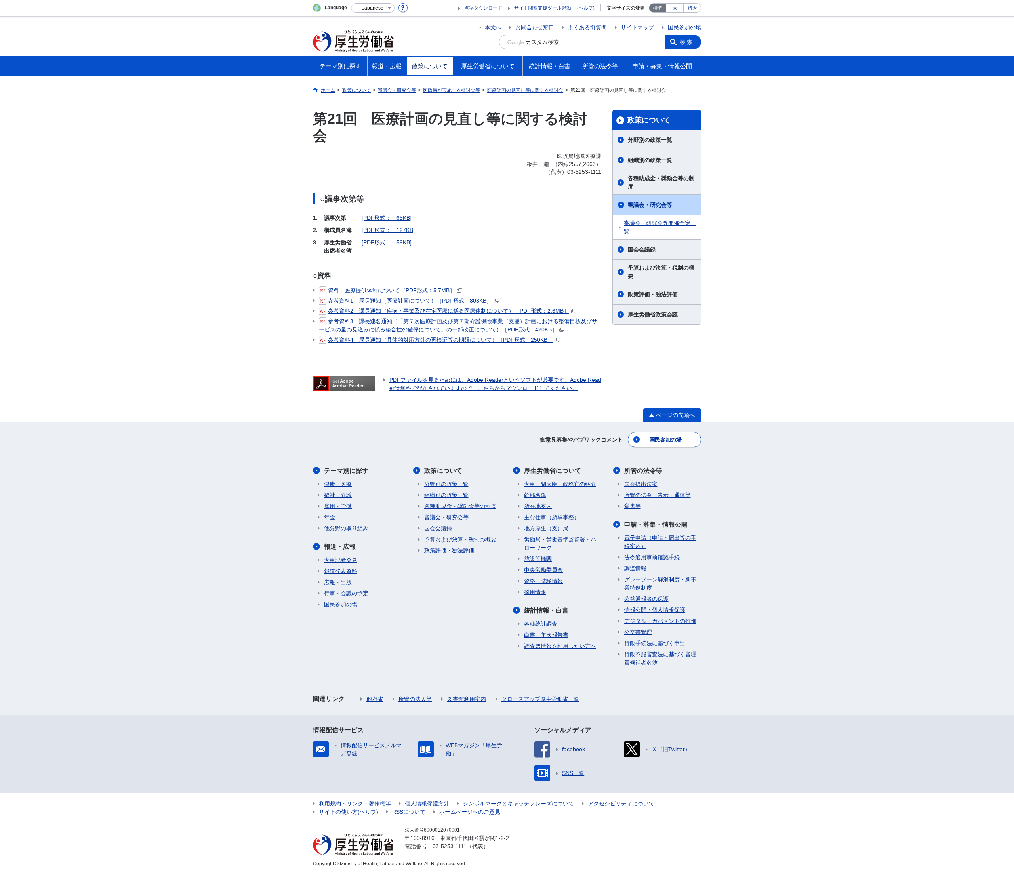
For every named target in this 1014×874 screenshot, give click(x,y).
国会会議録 (642, 249)
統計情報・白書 (546, 610)
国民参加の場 (684, 27)
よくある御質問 (587, 27)
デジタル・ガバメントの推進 (660, 621)
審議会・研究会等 (650, 205)
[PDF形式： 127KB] (388, 230)
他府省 (374, 699)
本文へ (493, 27)
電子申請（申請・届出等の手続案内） (660, 542)
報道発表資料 (340, 571)
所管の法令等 (643, 470)
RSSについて (408, 812)
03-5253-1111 (450, 846)
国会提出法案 (641, 484)
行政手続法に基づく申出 (654, 643)
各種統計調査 (540, 624)
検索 (687, 42)
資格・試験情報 (543, 581)
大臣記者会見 (340, 560)
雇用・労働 (338, 506)
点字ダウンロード (483, 8)
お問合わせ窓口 (534, 27)
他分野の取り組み (346, 528)
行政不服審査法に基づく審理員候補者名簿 (660, 658)
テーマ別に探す (346, 470)
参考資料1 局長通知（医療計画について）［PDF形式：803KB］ (410, 300)
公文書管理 (638, 632)
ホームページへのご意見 (469, 812)
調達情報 (635, 568)
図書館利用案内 (466, 699)
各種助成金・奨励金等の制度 (661, 182)
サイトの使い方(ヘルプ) (348, 812)
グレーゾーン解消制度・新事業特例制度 (660, 583)
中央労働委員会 (543, 570)
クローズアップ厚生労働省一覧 (540, 699)
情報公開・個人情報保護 (654, 610)
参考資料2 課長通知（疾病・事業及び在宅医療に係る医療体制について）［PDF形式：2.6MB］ (448, 311)
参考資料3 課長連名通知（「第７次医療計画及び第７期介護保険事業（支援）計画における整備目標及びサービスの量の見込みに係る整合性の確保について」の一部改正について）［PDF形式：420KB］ (458, 325)
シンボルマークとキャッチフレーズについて (518, 803)
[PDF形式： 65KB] (387, 218)
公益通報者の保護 (646, 599)
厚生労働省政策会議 (653, 314)
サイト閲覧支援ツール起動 (542, 8)
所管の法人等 (415, 699)
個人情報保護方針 (427, 803)
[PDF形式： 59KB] (387, 242)
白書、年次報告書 (546, 635)
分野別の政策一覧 (650, 140)
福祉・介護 (338, 495)
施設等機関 (538, 559)
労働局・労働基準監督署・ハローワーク (560, 543)
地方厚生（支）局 (546, 528)
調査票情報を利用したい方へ (560, 646)
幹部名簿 (535, 495)
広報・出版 (338, 582)
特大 (692, 8)
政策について (648, 120)
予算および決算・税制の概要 (661, 272)
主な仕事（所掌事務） (551, 517)
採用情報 (535, 592)
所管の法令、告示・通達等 (657, 495)
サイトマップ (637, 27)
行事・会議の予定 (346, 593)
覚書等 (632, 506)
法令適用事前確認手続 (652, 557)
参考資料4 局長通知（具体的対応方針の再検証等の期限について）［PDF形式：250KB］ (440, 340)
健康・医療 (338, 484)
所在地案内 (538, 506)
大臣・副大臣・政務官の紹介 (560, 484)
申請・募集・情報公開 (656, 524)
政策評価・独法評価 (653, 294)
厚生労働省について (552, 470)
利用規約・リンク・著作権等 (355, 803)
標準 (657, 8)
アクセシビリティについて (621, 803)
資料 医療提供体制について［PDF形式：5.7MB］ (391, 290)
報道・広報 (340, 546)
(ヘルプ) (586, 8)
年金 (329, 517)
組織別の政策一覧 (650, 160)
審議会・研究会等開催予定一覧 (660, 227)
